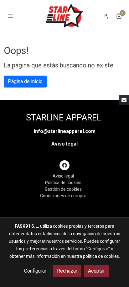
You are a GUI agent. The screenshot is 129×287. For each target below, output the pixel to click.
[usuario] (105, 16)
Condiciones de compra (63, 195)
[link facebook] (64, 164)
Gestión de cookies (63, 189)
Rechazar (67, 271)
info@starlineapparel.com (64, 131)
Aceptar (96, 271)
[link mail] (124, 100)
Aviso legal (64, 144)
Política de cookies (63, 182)
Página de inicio (25, 81)
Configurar (35, 271)
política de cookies (101, 256)
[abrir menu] (10, 16)
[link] (64, 16)
